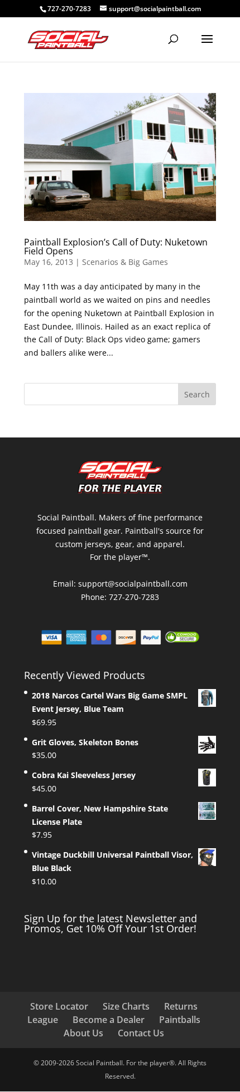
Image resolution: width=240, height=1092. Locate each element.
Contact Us (141, 1033)
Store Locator (59, 1006)
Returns (181, 1006)
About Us (83, 1033)
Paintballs (179, 1020)
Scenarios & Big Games (125, 262)
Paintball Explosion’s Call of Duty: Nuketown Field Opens (116, 246)
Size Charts (126, 1006)
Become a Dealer (109, 1020)
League (42, 1020)
